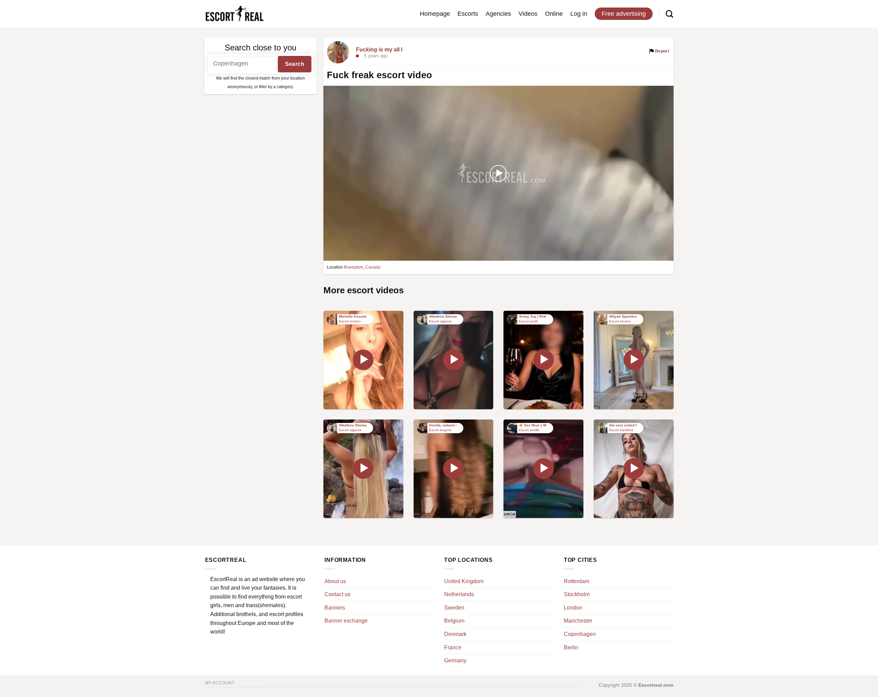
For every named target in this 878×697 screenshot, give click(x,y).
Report (661, 51)
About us (335, 581)
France (452, 647)
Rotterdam (576, 581)
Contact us (337, 594)
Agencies (498, 13)
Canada (372, 267)
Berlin (571, 647)
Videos (528, 13)
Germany (455, 660)
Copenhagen (580, 634)
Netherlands (459, 594)
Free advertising (624, 13)
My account (220, 683)
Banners (334, 608)
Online (554, 13)
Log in (578, 13)
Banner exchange (346, 621)
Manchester (578, 621)
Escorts (468, 13)
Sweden (454, 608)
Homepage (435, 13)
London (573, 608)
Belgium (454, 621)
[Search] (669, 14)
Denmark (455, 634)
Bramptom (353, 267)
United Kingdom (464, 581)
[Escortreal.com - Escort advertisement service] (234, 14)
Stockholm (577, 594)
